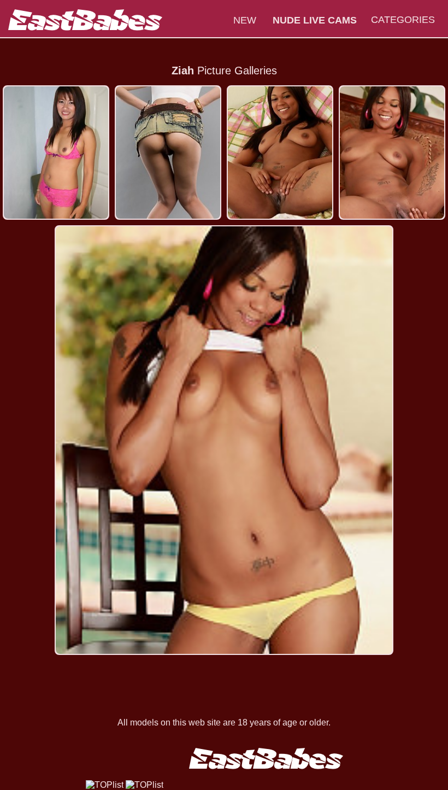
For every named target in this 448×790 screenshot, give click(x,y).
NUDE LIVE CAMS (315, 20)
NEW (244, 20)
